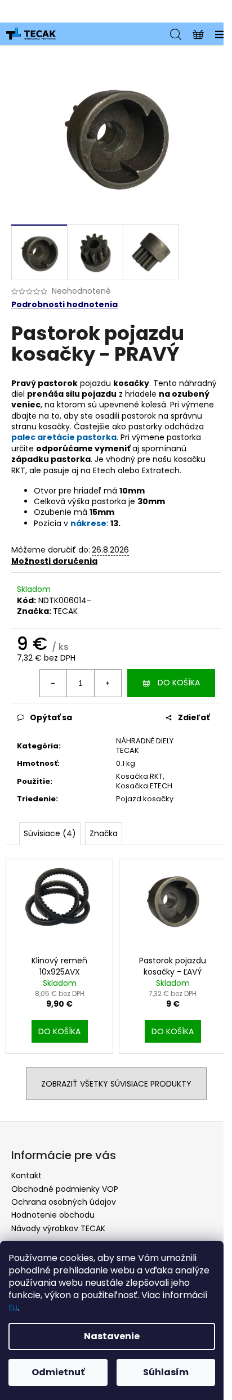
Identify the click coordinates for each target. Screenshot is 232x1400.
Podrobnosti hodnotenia (64, 304)
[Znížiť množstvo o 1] (53, 683)
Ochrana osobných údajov (63, 1202)
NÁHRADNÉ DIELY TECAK (144, 745)
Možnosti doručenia (54, 561)
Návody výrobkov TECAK (58, 1228)
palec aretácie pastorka (64, 437)
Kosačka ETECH (144, 785)
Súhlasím (166, 1372)
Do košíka (179, 682)
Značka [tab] (104, 833)
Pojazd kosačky (144, 798)
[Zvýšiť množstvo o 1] (107, 683)
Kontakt (26, 1175)
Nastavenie (112, 1336)
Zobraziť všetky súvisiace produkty (116, 1083)
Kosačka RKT (139, 776)
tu (12, 1307)
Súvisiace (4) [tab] (50, 833)
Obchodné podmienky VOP (64, 1189)
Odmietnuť (58, 1372)
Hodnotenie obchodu (53, 1214)
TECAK (65, 611)
